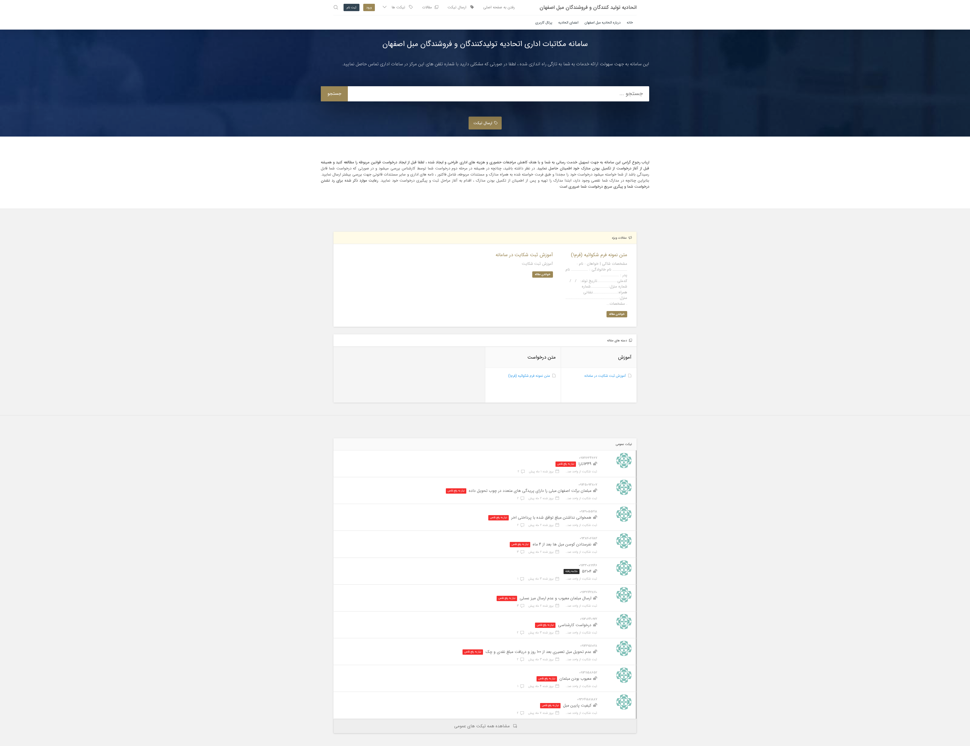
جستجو (334, 93)
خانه (630, 22)
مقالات (428, 7)
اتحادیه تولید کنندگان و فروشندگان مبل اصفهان (588, 7)
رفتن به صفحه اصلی (499, 7)
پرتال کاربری (543, 22)
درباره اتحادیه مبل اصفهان (603, 22)
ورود (369, 7)
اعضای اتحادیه (568, 22)
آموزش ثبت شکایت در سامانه (605, 376)
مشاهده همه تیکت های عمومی (482, 726)
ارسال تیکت (459, 7)
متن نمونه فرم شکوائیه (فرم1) (529, 376)
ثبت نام (351, 7)
